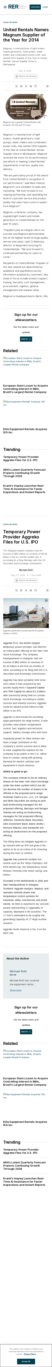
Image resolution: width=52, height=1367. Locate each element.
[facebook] (16, 86)
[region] (26, 1355)
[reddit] (30, 86)
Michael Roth (26, 569)
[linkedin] (21, 86)
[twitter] (26, 86)
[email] (35, 86)
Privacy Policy (30, 1354)
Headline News (10, 22)
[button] (5, 7)
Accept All (26, 1361)
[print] (47, 86)
